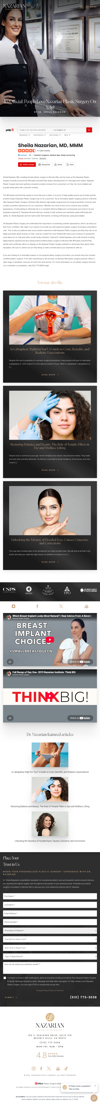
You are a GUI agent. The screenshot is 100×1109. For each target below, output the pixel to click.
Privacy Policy (42, 990)
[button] (87, 7)
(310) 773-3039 (83, 997)
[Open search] (81, 7)
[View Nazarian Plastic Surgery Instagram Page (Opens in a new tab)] (14, 606)
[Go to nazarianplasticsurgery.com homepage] (26, 7)
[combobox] (50, 931)
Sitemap (19, 1087)
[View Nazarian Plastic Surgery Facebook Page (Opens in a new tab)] (37, 606)
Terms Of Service (56, 990)
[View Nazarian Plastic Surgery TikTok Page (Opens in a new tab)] (66, 1069)
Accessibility (45, 1087)
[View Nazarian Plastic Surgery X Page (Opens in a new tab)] (61, 606)
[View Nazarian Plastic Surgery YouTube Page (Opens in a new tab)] (85, 606)
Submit (9, 998)
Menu (93, 7)
